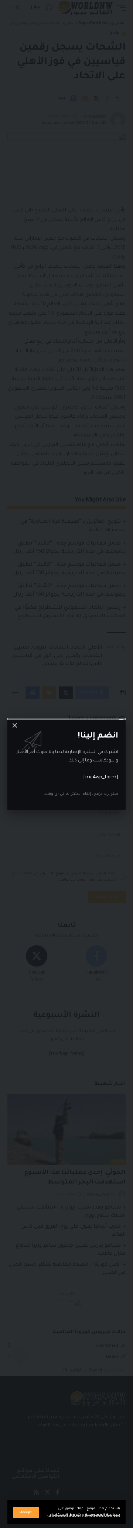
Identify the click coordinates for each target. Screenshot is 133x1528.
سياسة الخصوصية (102, 1515)
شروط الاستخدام (64, 1515)
